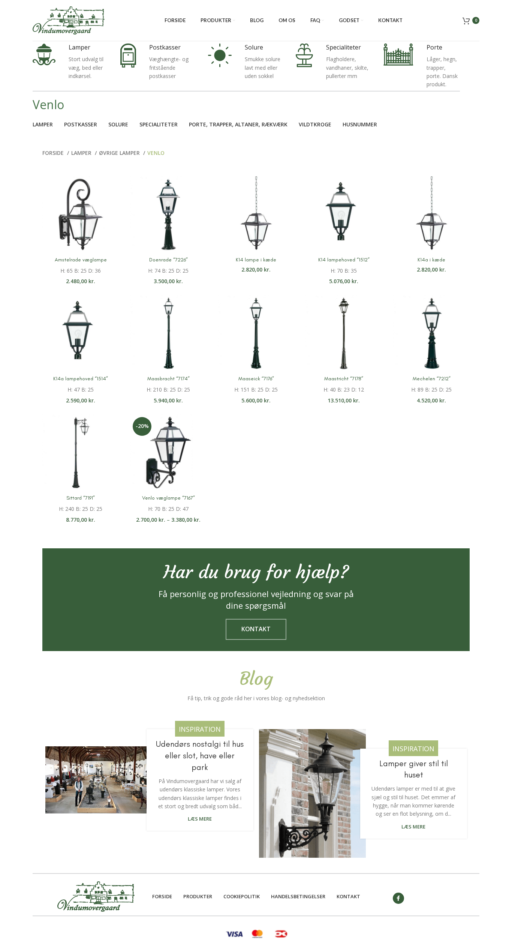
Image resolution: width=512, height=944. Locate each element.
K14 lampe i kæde (256, 260)
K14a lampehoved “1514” (80, 378)
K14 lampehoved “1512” (344, 260)
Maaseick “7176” (256, 378)
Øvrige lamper (120, 152)
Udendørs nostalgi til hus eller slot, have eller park (200, 755)
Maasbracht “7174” (168, 378)
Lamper (82, 152)
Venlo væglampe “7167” (168, 498)
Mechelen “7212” (432, 378)
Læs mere (200, 818)
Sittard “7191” (80, 498)
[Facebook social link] (398, 898)
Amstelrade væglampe (81, 260)
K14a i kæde (431, 260)
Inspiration (200, 729)
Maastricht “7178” (343, 378)
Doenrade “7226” (168, 260)
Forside (53, 152)
